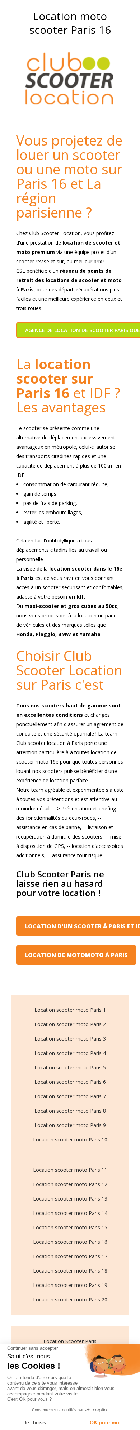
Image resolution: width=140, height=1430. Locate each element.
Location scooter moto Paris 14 (70, 1213)
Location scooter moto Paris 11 (70, 1169)
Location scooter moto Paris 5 (70, 1067)
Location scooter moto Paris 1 (70, 1009)
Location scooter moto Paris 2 (70, 1024)
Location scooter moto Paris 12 (70, 1184)
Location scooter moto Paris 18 (70, 1270)
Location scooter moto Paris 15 (70, 1227)
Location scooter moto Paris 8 (70, 1110)
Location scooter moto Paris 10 (70, 1139)
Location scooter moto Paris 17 (70, 1256)
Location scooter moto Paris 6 (70, 1081)
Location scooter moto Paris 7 (70, 1096)
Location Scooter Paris (70, 1341)
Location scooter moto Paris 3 (70, 1038)
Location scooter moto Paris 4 (70, 1053)
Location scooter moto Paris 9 (70, 1125)
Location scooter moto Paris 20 (70, 1299)
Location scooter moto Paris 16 (70, 1241)
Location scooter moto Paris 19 (70, 1285)
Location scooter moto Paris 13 (70, 1198)
